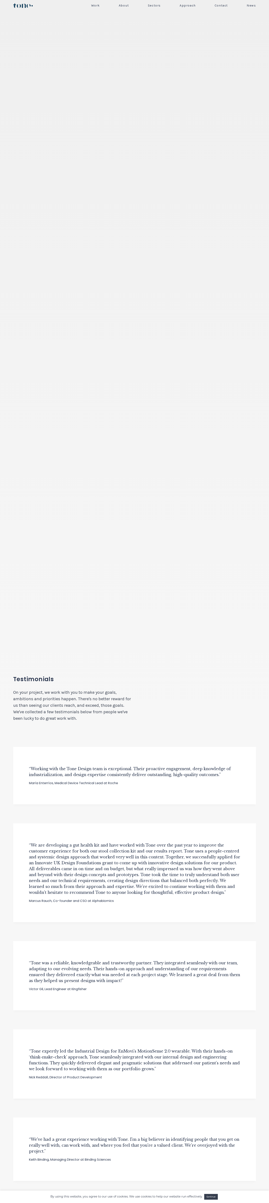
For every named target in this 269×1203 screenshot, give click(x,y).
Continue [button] (211, 1197)
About (124, 5)
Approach (188, 5)
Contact (221, 5)
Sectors (154, 5)
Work (95, 5)
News (251, 5)
